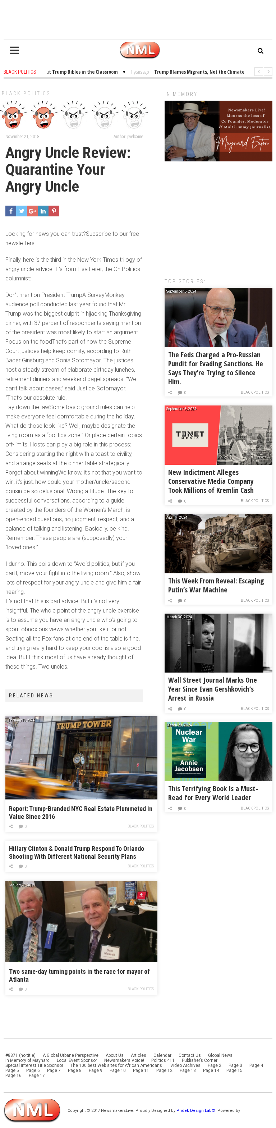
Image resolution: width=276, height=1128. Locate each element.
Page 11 (141, 1070)
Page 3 (235, 1065)
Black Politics (26, 93)
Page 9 (95, 1070)
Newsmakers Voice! (124, 1060)
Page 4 (256, 1065)
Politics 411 (163, 1060)
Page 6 (33, 1070)
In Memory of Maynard (27, 1060)
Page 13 (188, 1070)
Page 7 (54, 1070)
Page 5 (12, 1070)
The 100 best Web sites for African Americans (116, 1065)
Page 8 (75, 1070)
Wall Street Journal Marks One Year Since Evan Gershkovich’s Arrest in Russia (212, 689)
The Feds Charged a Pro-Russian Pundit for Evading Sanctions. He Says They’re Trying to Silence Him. (215, 368)
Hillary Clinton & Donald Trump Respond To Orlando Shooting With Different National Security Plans (76, 852)
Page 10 (118, 1070)
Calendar (162, 1055)
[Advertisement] (218, 216)
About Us (115, 1055)
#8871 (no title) (20, 1055)
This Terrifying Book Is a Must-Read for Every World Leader (213, 793)
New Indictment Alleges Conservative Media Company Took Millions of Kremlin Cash (211, 481)
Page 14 (211, 1070)
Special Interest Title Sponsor (34, 1065)
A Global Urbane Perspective (70, 1055)
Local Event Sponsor (77, 1060)
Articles (138, 1055)
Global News (220, 1055)
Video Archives (185, 1065)
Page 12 (164, 1070)
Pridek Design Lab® (196, 1110)
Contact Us (190, 1055)
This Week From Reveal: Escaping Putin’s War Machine (216, 585)
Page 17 (37, 1075)
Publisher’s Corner (199, 1060)
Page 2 (214, 1065)
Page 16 (13, 1075)
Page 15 (234, 1070)
